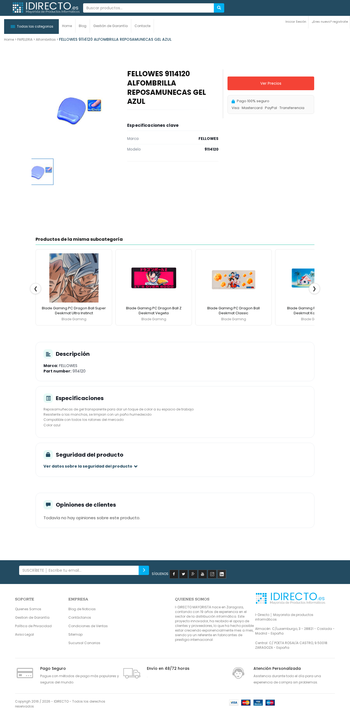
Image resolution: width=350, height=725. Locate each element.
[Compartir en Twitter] (183, 573)
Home (67, 26)
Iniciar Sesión (295, 21)
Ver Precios (270, 83)
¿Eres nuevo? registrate (330, 21)
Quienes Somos (28, 609)
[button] (31, 26)
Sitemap (75, 634)
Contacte (142, 26)
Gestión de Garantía (110, 26)
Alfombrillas (46, 39)
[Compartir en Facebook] (174, 573)
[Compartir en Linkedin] (221, 573)
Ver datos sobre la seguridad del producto (87, 466)
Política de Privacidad (33, 626)
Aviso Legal (24, 634)
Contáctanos (79, 617)
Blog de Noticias (82, 609)
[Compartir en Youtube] (202, 573)
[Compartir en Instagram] (212, 573)
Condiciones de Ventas (88, 626)
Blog (82, 26)
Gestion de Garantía (32, 617)
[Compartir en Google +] (193, 573)
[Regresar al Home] (45, 8)
